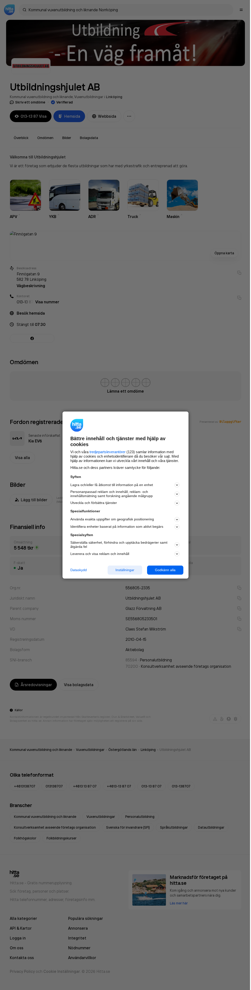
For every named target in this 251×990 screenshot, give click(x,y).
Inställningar (124, 570)
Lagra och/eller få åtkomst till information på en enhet (111, 485)
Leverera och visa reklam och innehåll (99, 554)
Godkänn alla (165, 570)
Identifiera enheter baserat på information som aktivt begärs (116, 527)
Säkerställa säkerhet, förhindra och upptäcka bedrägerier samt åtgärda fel (118, 545)
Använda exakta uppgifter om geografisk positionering (112, 519)
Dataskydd (78, 570)
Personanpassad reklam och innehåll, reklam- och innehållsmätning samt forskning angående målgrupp (111, 494)
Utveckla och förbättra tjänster (93, 503)
